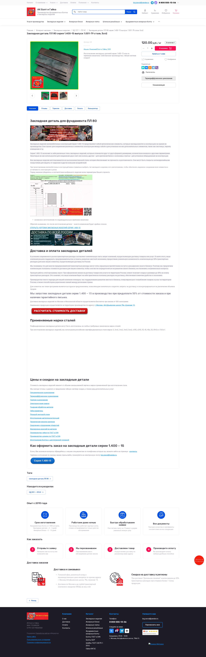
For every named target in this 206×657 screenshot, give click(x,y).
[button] (74, 12)
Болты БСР (90, 640)
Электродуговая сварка (39, 404)
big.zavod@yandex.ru (141, 3)
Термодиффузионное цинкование (158, 78)
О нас (64, 619)
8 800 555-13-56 (167, 2)
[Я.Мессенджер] (143, 67)
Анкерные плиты (93, 625)
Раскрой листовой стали (40, 414)
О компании (40, 3)
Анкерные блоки (92, 622)
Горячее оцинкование (39, 400)
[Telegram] (153, 67)
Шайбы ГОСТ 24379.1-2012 (94, 644)
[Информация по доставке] (60, 315)
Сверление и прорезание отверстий (44, 425)
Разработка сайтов (42, 633)
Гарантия (56, 108)
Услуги (52, 3)
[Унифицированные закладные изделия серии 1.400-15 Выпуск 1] (42, 464)
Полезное (82, 3)
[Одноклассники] (149, 67)
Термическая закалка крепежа (42, 422)
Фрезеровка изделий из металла (43, 429)
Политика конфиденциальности (39, 643)
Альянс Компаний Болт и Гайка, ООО (97, 49)
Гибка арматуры (36, 411)
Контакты (95, 3)
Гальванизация (159, 85)
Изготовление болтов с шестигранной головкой (49, 440)
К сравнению (149, 59)
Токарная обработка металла (41, 407)
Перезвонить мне (152, 625)
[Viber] (156, 67)
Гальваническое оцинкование (42, 393)
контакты (133, 451)
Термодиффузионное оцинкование (44, 396)
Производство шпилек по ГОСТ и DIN (45, 436)
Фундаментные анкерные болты (92, 632)
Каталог (30, 3)
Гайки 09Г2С (91, 649)
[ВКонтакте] (146, 67)
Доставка (64, 3)
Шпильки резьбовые (94, 628)
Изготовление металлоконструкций (44, 418)
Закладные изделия (94, 619)
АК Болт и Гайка (46, 9)
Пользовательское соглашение (38, 640)
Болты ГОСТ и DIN (93, 637)
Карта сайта (31, 637)
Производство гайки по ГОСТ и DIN (44, 433)
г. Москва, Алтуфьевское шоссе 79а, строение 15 (115, 305)
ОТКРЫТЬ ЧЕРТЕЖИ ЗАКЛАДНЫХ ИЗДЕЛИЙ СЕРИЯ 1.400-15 (55, 228)
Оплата (73, 3)
